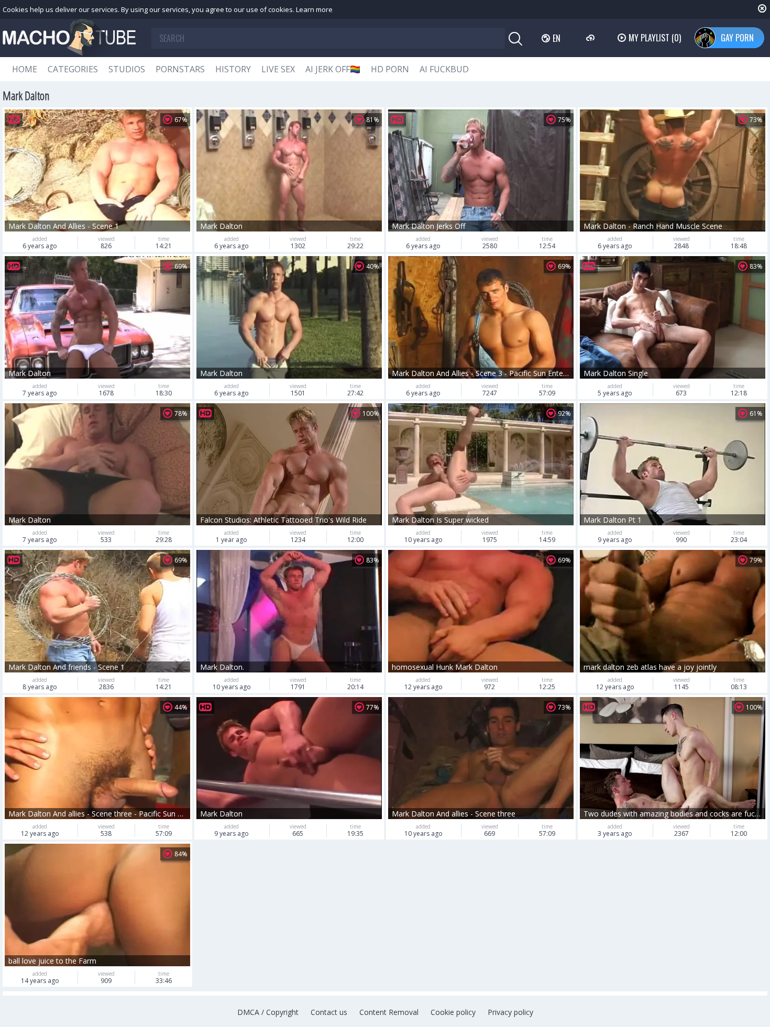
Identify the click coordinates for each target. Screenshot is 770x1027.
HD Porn (390, 69)
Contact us (329, 1012)
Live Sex (278, 69)
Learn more (314, 9)
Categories (73, 69)
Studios (126, 69)
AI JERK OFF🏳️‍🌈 (332, 69)
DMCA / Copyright (268, 1012)
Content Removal (389, 1012)
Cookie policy (453, 1012)
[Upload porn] (591, 37)
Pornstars (180, 69)
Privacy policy (510, 1012)
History (233, 69)
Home (24, 69)
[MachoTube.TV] (69, 38)
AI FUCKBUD (444, 69)
